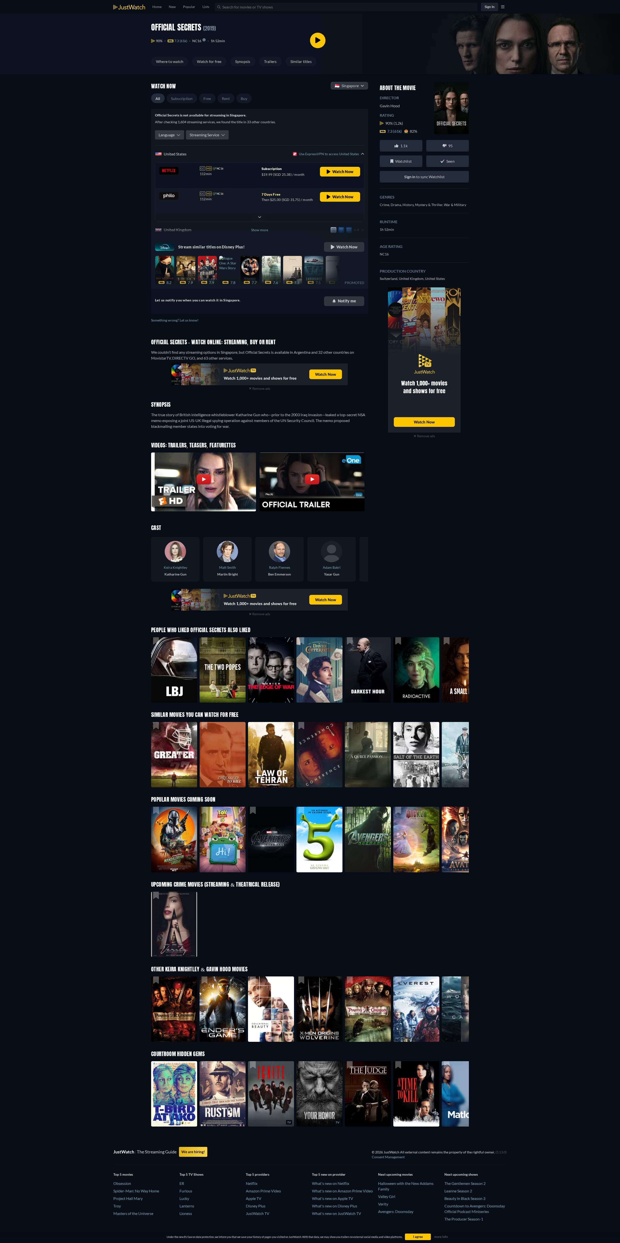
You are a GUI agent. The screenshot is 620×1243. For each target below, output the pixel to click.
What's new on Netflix (330, 1183)
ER (181, 1183)
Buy (244, 98)
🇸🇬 (347, 85)
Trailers (270, 61)
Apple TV (253, 1198)
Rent (226, 98)
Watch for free (209, 61)
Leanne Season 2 (458, 1191)
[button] (174, 839)
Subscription (182, 98)
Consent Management (388, 1157)
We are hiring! (193, 1152)
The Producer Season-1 (463, 1219)
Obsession (122, 1183)
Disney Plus (255, 1206)
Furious (185, 1191)
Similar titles (301, 61)
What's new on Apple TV (332, 1198)
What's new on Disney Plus (334, 1206)
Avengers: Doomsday (395, 1211)
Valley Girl (386, 1196)
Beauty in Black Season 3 (464, 1198)
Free (207, 98)
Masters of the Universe (133, 1213)
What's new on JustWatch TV (336, 1213)
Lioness (185, 1213)
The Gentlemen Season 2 (465, 1183)
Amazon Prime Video (263, 1191)
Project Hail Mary (128, 1198)
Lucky (184, 1198)
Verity (383, 1204)
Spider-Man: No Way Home (136, 1191)
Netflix (251, 1183)
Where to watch (169, 61)
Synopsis (242, 61)
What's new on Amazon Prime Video (342, 1191)
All (157, 98)
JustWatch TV (257, 1213)
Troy (117, 1206)
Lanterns (186, 1206)
